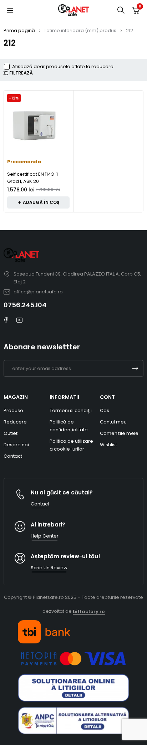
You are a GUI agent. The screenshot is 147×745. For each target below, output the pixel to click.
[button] (38, 202)
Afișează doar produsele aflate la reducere (62, 66)
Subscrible (135, 368)
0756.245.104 (25, 304)
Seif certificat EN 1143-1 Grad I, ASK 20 (32, 178)
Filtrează (21, 73)
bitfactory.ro (89, 611)
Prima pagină (19, 30)
